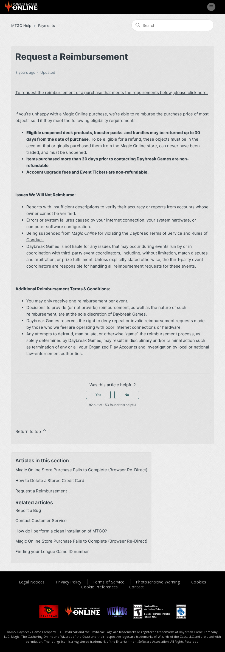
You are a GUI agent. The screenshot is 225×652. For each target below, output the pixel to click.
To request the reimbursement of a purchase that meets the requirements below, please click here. (111, 92)
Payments (46, 25)
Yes (98, 395)
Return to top (28, 431)
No (127, 395)
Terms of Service (109, 582)
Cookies (198, 582)
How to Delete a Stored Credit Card (49, 480)
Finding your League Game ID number (52, 551)
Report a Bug (28, 510)
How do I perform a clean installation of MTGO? (61, 531)
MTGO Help (21, 25)
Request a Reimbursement (41, 491)
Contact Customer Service (41, 520)
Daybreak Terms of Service (156, 233)
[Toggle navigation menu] (211, 6)
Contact (136, 586)
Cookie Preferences (99, 586)
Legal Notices (32, 582)
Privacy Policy (68, 582)
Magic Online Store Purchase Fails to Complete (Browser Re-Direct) (81, 469)
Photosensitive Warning (158, 582)
